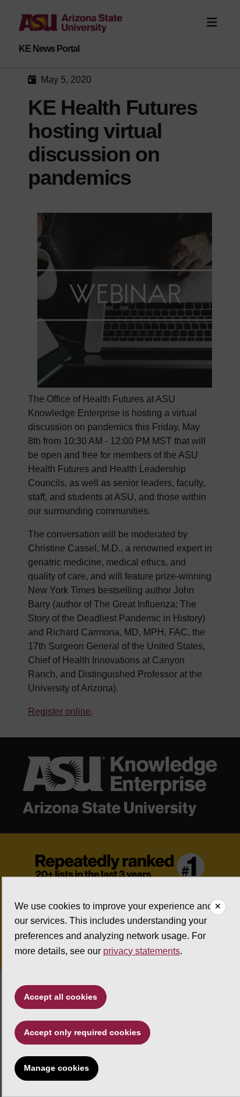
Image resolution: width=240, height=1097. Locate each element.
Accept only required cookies (82, 1032)
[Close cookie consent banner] (218, 907)
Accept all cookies (60, 996)
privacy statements (141, 951)
